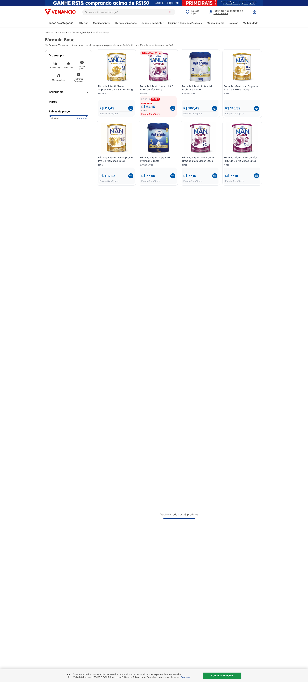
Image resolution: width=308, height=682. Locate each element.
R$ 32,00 (55, 118)
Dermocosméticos (126, 23)
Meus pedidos (221, 13)
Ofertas (83, 23)
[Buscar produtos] (171, 12)
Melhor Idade (250, 23)
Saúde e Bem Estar (152, 23)
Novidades (68, 67)
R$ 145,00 (82, 118)
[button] (68, 92)
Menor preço (82, 67)
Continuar (186, 677)
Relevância (55, 67)
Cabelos (233, 23)
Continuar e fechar (222, 675)
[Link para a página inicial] (47, 32)
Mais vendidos (58, 80)
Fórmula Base (102, 32)
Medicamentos (101, 23)
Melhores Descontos (78, 80)
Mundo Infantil (215, 23)
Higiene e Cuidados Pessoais (185, 23)
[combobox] (128, 12)
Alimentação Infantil (82, 32)
